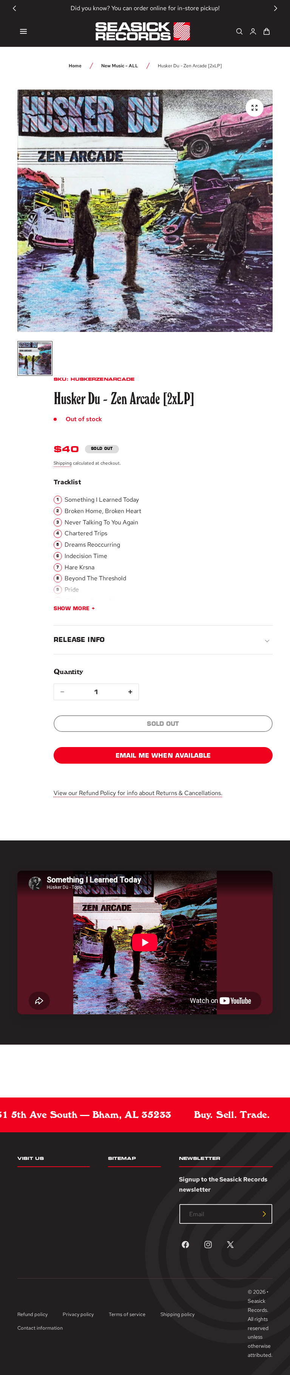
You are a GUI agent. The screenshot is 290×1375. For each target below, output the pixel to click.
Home (75, 66)
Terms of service (127, 1314)
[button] (23, 31)
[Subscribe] (264, 1214)
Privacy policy (78, 1314)
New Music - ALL (119, 66)
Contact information (40, 1328)
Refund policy (32, 1314)
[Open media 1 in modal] (254, 108)
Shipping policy (177, 1314)
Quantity (68, 671)
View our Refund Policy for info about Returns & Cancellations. (138, 793)
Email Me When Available (163, 755)
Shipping (63, 463)
